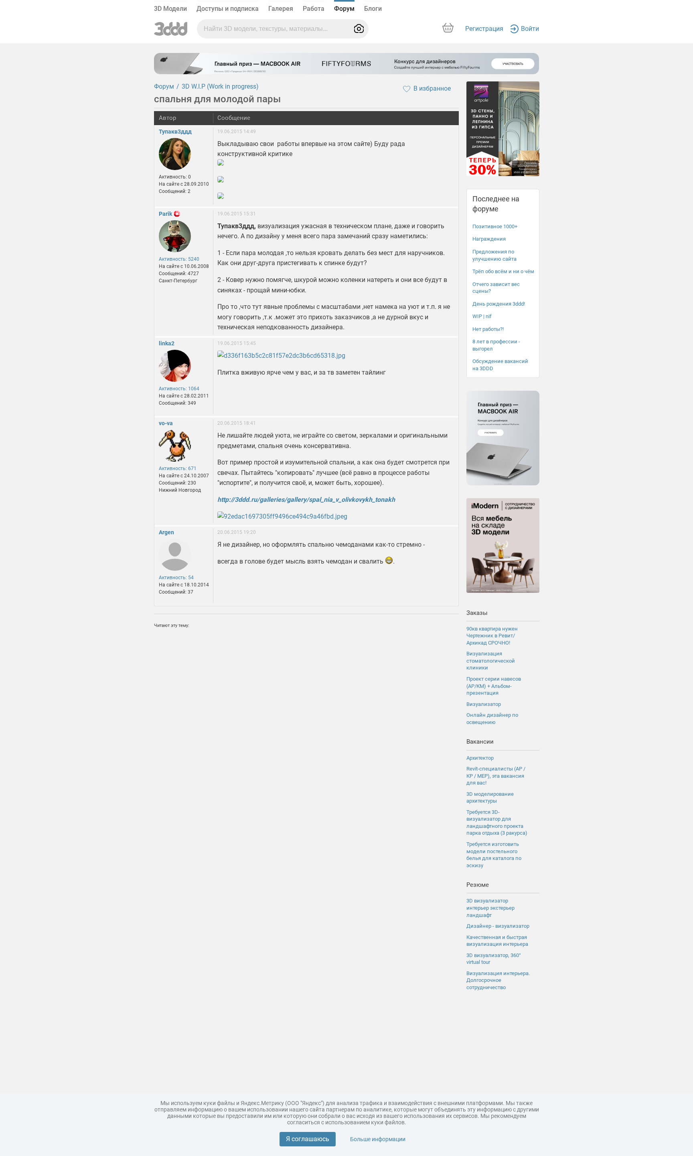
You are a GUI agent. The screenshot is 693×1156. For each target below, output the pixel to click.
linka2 (166, 343)
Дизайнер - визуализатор (497, 926)
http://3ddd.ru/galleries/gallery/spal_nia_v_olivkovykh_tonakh (306, 499)
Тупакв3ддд (175, 131)
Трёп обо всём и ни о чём (503, 271)
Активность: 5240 (179, 259)
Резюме (477, 884)
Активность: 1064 (179, 388)
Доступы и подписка (228, 8)
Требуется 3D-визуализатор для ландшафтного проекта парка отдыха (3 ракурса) (496, 822)
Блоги (373, 8)
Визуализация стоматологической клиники (490, 661)
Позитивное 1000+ (494, 226)
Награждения (489, 239)
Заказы (477, 613)
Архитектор (480, 758)
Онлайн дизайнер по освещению (492, 718)
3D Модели (170, 8)
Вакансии (480, 741)
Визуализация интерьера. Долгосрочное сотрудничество (498, 980)
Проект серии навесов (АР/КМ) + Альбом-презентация (493, 686)
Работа (313, 8)
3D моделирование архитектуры (490, 797)
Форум (344, 8)
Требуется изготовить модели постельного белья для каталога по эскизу (493, 854)
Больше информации (377, 1139)
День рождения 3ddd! (498, 304)
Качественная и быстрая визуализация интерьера (497, 940)
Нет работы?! (488, 329)
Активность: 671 (178, 468)
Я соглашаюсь (307, 1139)
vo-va (166, 423)
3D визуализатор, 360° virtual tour (493, 958)
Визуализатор (483, 704)
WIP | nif (482, 316)
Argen (166, 532)
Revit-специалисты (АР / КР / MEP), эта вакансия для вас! (495, 776)
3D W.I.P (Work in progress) (220, 86)
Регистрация (484, 28)
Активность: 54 (176, 577)
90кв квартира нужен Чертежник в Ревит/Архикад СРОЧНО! (492, 636)
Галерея (280, 8)
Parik (165, 214)
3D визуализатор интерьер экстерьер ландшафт (490, 908)
